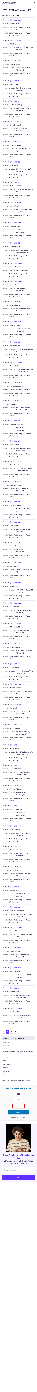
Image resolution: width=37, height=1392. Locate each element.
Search (18, 1112)
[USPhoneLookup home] (9, 3)
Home (3, 1080)
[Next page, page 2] (15, 1032)
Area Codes (10, 1080)
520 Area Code (19, 1080)
